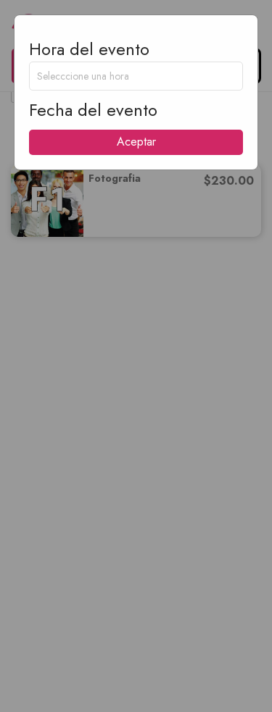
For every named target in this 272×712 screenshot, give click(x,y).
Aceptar (136, 141)
